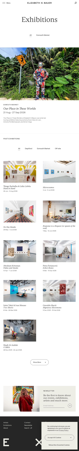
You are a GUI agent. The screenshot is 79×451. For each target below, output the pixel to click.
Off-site (58, 148)
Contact (27, 423)
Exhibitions (7, 425)
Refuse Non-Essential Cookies (59, 445)
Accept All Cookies (54, 437)
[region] (59, 435)
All (31, 35)
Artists (5, 423)
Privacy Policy (63, 430)
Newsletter (28, 425)
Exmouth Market (43, 35)
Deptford (28, 148)
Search (26, 428)
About (5, 428)
